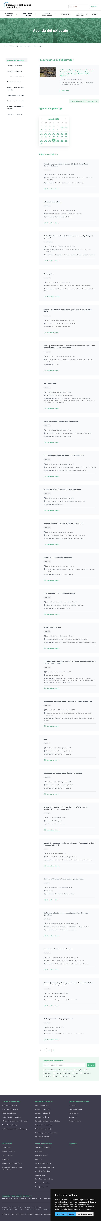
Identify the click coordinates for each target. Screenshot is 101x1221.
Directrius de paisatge (10, 1109)
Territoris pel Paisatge (10, 1125)
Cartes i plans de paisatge (11, 1117)
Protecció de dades (42, 1183)
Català (93, 6)
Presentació (87, 1073)
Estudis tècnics (7, 1155)
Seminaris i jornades (43, 1163)
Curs (87, 1070)
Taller (74, 1076)
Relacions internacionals (44, 1167)
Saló (56, 1076)
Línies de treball (41, 1155)
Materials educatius (16, 77)
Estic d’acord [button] (61, 1214)
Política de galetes (33, 1214)
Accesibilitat (47, 1214)
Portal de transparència (44, 1179)
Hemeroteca (73, 1113)
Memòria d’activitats (42, 1171)
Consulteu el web (53, 189)
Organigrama (40, 1175)
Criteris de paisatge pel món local (14, 1121)
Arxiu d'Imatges (75, 1121)
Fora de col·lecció (8, 1151)
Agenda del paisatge (35, 46)
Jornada (67, 1073)
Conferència (68, 1070)
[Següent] (53, 1050)
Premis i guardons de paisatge (15, 107)
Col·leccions (6, 1147)
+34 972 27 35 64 (33, 1209)
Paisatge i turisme (14, 82)
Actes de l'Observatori (52, 1070)
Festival (58, 1073)
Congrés (79, 1070)
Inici (3, 46)
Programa (65, 90)
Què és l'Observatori (42, 1147)
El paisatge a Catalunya (11, 1101)
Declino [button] (71, 1214)
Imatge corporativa (42, 1187)
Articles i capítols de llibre (12, 1163)
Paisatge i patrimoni (14, 66)
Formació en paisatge (15, 101)
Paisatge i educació (14, 71)
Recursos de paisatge (16, 46)
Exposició (48, 1073)
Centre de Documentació (79, 1101)
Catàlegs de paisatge (9, 1105)
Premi (77, 1073)
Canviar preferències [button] (85, 1214)
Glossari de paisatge (14, 114)
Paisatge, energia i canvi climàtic (16, 88)
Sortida (65, 1076)
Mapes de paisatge (9, 1113)
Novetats (38, 1159)
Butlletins (5, 1159)
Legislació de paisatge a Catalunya (15, 1129)
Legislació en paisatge (15, 95)
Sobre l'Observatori (43, 1143)
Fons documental (75, 1109)
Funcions (38, 1151)
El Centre (72, 1105)
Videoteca (72, 1117)
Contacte (73, 1143)
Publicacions (7, 1143)
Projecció (48, 1076)
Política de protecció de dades (13, 1214)
